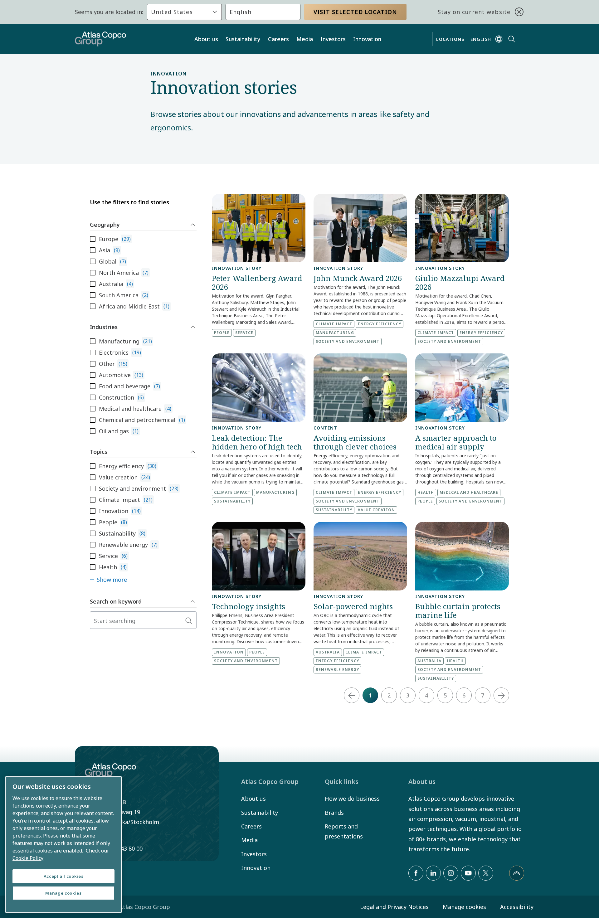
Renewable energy (337, 669)
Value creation (376, 509)
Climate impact (334, 324)
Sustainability (243, 39)
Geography (105, 224)
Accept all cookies (64, 876)
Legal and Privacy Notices (394, 907)
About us (206, 39)
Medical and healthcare (469, 492)
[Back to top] (516, 873)
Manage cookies (464, 907)
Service (244, 332)
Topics (98, 451)
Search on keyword (116, 601)
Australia (328, 652)
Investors (333, 39)
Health (425, 492)
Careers (278, 39)
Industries (104, 327)
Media (304, 39)
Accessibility (516, 907)
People (222, 332)
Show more (112, 579)
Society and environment (347, 341)
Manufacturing (335, 332)
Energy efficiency (379, 324)
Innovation (367, 39)
